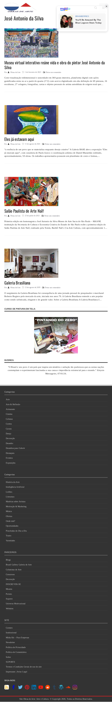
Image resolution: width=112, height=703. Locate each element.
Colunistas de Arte (14, 570)
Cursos (9, 429)
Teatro (8, 536)
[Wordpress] (61, 689)
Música (9, 511)
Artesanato (10, 409)
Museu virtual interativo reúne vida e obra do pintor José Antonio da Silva (54, 64)
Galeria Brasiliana (17, 283)
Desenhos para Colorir (15, 448)
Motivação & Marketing (16, 506)
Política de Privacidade (16, 647)
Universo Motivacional (15, 604)
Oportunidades (12, 526)
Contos (9, 424)
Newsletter (10, 642)
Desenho (9, 443)
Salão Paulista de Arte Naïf (24, 211)
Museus (9, 589)
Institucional (11, 633)
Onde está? (10, 521)
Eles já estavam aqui (19, 139)
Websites (9, 608)
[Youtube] (40, 689)
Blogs (8, 560)
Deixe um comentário (53, 72)
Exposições (10, 463)
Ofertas (9, 516)
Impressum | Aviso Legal (16, 672)
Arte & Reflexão (13, 404)
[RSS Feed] (6, 689)
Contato (9, 628)
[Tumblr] (54, 689)
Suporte (9, 599)
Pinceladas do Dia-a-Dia (16, 531)
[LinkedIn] (34, 689)
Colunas (9, 419)
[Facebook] (13, 689)
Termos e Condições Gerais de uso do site (24, 667)
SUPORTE (10, 662)
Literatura (10, 497)
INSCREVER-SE (13, 584)
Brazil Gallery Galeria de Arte (19, 565)
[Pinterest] (27, 689)
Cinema (9, 414)
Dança (8, 434)
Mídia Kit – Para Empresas (17, 638)
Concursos (10, 574)
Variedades (10, 541)
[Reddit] (47, 689)
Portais (9, 594)
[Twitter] (20, 689)
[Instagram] (75, 689)
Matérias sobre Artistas (15, 501)
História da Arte (13, 482)
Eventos (9, 458)
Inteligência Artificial (15, 487)
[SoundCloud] (68, 689)
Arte (8, 399)
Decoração (10, 438)
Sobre (8, 657)
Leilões (9, 492)
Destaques (10, 453)
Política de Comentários (16, 652)
